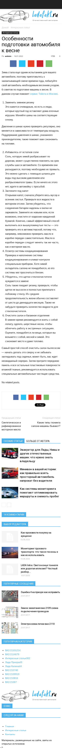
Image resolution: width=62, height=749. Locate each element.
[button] (57, 5)
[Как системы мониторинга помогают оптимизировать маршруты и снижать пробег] (10, 492)
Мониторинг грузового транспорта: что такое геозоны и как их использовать (39, 551)
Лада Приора (13, 662)
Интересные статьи (20, 27)
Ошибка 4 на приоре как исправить (40, 592)
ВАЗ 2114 (12, 654)
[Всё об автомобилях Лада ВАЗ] (31, 16)
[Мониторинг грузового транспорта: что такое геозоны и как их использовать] (10, 552)
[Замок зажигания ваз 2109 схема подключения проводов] (10, 612)
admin (8, 56)
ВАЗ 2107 (11, 670)
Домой (5, 27)
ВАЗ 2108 (11, 678)
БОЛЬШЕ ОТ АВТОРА (38, 441)
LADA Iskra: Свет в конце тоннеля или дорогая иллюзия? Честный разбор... (39, 568)
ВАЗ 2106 (11, 682)
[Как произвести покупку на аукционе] (10, 537)
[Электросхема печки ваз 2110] (10, 628)
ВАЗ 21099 (12, 674)
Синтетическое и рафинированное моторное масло (11, 426)
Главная (9, 726)
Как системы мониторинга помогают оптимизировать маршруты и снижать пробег (39, 492)
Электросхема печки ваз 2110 (38, 624)
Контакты (10, 734)
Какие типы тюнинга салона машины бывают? (45, 424)
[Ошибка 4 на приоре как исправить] (10, 596)
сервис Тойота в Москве (44, 93)
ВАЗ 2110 (13, 650)
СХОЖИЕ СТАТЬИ (13, 441)
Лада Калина (13, 666)
